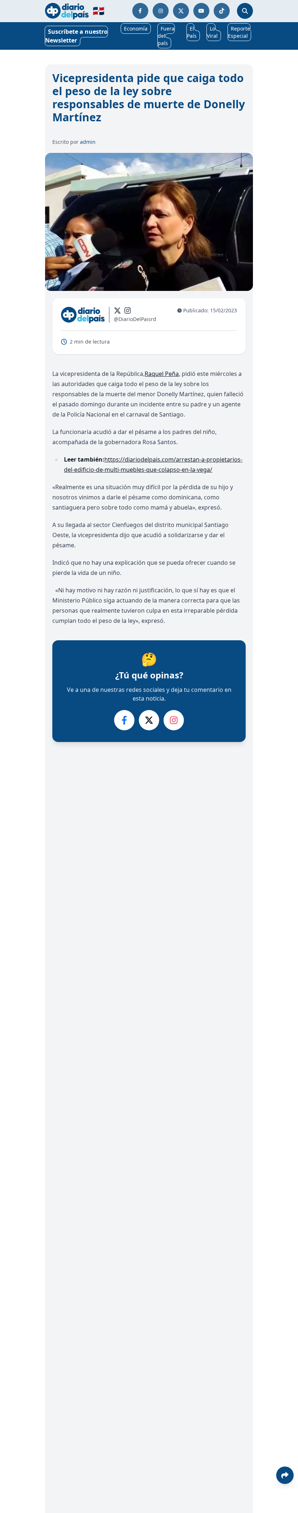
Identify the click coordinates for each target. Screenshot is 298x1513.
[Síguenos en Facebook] (140, 11)
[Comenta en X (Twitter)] (149, 720)
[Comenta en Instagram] (174, 720)
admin (88, 141)
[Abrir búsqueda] (245, 11)
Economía (136, 28)
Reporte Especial (239, 32)
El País (192, 32)
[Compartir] (285, 1475)
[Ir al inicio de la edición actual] (67, 11)
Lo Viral (212, 32)
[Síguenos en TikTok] (222, 11)
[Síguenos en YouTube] (201, 11)
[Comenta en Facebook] (124, 720)
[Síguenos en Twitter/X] (181, 11)
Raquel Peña (162, 374)
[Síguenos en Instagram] (161, 11)
